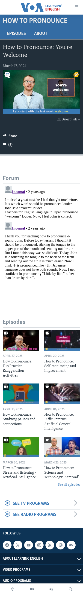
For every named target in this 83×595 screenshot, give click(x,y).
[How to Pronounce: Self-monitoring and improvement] (62, 340)
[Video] (32, 589)
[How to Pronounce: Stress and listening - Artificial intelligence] (21, 447)
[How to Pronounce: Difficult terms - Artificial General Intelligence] (62, 393)
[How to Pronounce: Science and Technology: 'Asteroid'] (62, 447)
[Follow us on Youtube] (28, 545)
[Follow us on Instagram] (39, 545)
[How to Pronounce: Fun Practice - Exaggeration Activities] (21, 340)
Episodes (16, 33)
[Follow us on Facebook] (7, 545)
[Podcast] (60, 545)
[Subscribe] (71, 545)
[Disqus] (41, 241)
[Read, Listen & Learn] (13, 589)
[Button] (10, 137)
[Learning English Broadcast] (51, 589)
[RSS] (49, 545)
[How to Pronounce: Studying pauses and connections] (21, 393)
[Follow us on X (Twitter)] (17, 545)
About (40, 33)
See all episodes (69, 485)
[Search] (70, 589)
